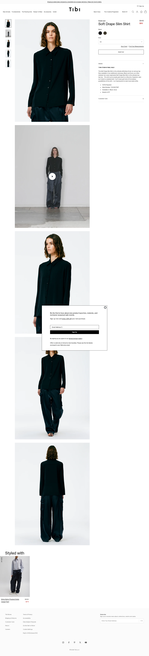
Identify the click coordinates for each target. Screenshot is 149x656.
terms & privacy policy (75, 338)
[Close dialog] (105, 307)
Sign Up (74, 332)
